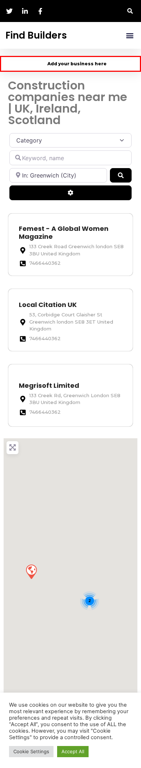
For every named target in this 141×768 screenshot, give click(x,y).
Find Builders (36, 35)
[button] (130, 11)
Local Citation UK (48, 304)
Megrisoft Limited (49, 385)
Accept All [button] (72, 751)
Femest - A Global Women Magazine (63, 232)
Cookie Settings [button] (31, 751)
